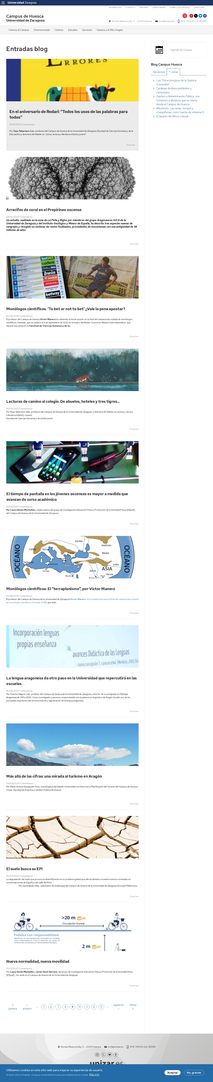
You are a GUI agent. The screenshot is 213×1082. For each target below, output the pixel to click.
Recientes (159, 72)
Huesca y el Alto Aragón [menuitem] (110, 30)
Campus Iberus (159, 7)
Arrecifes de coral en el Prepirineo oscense (44, 209)
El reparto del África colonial (172, 116)
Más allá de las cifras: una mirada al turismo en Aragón (54, 776)
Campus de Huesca (25, 16)
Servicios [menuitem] (87, 30)
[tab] (159, 72)
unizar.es (143, 7)
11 (87, 1006)
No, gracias (194, 1072)
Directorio (199, 7)
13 (101, 1006)
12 (94, 1006)
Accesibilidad (115, 7)
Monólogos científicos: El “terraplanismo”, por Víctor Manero (60, 588)
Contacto (130, 7)
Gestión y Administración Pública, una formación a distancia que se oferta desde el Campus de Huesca (177, 100)
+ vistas (173, 72)
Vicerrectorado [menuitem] (42, 30)
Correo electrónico (179, 7)
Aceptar (172, 1072)
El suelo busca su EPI (24, 868)
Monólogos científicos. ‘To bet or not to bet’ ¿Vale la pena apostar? (65, 308)
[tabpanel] (179, 98)
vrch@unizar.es (166, 21)
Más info (94, 1074)
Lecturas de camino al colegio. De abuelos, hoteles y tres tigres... (63, 401)
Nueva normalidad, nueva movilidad (37, 961)
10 (79, 1006)
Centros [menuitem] (59, 30)
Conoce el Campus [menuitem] (19, 30)
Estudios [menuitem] (72, 30)
